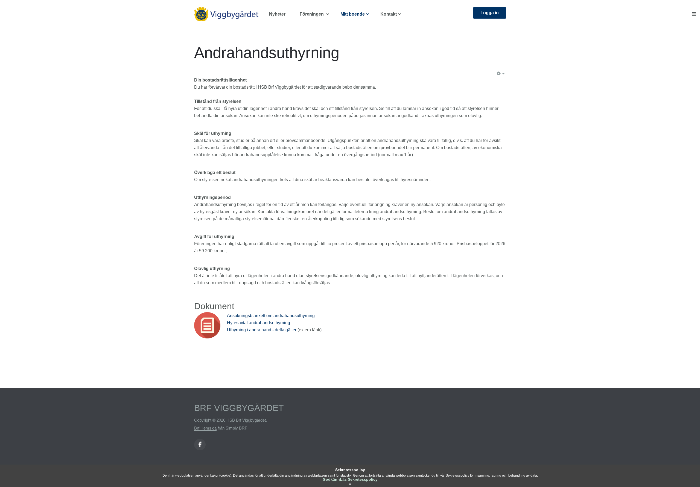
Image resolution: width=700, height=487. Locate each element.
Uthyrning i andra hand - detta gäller (262, 329)
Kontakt (388, 14)
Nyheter (277, 14)
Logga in (489, 12)
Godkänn (331, 479)
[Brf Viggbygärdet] (229, 14)
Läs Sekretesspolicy (359, 479)
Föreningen (312, 14)
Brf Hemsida (205, 428)
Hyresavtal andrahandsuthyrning (258, 322)
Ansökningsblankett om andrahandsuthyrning (271, 315)
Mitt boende (352, 14)
